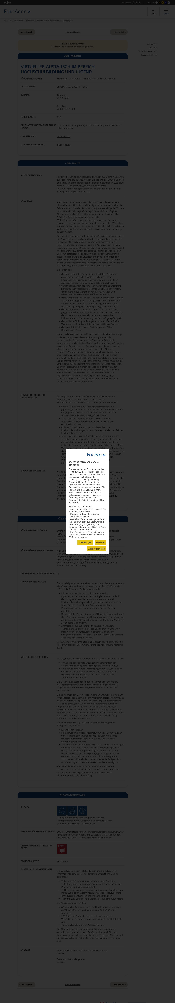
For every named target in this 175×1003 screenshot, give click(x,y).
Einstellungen (85, 542)
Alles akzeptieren (96, 548)
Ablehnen (100, 542)
